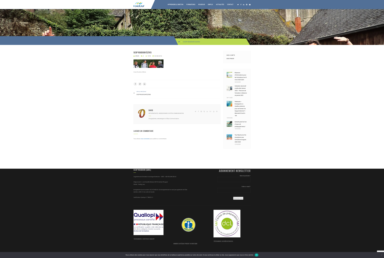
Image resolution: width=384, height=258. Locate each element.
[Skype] (204, 111)
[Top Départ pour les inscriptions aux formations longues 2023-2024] (229, 137)
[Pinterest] (216, 111)
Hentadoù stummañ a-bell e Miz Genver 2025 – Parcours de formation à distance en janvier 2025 (241, 90)
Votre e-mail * (246, 186)
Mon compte (231, 55)
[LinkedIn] (207, 111)
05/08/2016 (158, 56)
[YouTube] (213, 111)
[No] (381, 255)
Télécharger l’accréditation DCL (223, 241)
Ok (257, 255)
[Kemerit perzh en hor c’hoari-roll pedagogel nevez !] (229, 124)
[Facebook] (198, 111)
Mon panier (230, 58)
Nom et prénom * (245, 175)
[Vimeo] (201, 111)
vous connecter (145, 138)
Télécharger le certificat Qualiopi (144, 239)
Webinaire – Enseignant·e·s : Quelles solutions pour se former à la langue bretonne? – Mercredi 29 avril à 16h (240, 108)
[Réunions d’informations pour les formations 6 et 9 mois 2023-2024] (229, 75)
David (137, 56)
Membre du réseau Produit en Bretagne (185, 244)
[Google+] (210, 111)
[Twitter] (195, 111)
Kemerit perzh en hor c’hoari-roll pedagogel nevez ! (241, 124)
